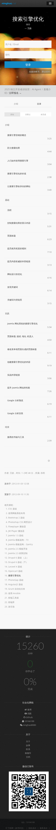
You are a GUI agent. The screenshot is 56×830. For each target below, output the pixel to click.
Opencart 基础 (15, 571)
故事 (28, 745)
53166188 (29, 721)
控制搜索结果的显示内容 (18, 223)
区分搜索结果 (13, 147)
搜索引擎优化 (14, 575)
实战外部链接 (13, 374)
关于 (28, 741)
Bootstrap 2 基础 (16, 517)
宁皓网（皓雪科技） (16, 828)
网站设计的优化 (14, 274)
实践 (7, 313)
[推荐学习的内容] (49, 461)
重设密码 (46, 71)
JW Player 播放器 (16, 531)
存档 (43, 473)
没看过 (27, 114)
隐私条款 (32, 828)
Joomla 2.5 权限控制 (17, 553)
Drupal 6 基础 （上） (18, 557)
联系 (28, 749)
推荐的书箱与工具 (15, 437)
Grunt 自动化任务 (16, 588)
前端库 (11, 602)
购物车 (28, 753)
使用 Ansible (14, 593)
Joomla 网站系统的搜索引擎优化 (22, 323)
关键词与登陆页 (14, 299)
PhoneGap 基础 (15, 580)
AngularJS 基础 (15, 584)
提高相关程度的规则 (16, 248)
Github (29, 717)
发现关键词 (12, 287)
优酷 (29, 713)
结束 (7, 427)
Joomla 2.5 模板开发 (17, 548)
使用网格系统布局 (16, 513)
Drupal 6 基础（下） (18, 562)
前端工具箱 (13, 597)
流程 (9, 210)
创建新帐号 (34, 71)
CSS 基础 (12, 508)
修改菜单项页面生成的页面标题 (22, 349)
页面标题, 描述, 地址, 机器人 (20, 336)
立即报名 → (15, 93)
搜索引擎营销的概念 (16, 135)
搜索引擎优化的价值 (16, 173)
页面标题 (11, 235)
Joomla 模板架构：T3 (18, 539)
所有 (12, 114)
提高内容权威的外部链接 (18, 261)
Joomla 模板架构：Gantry (20, 544)
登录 (28, 64)
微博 (29, 709)
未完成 (43, 114)
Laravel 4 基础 (15, 566)
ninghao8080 (29, 725)
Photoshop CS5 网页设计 (20, 522)
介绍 (16, 103)
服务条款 (43, 828)
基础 (7, 200)
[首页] (8, 3)
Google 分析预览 (15, 400)
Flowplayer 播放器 (17, 526)
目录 (39, 103)
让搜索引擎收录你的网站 (18, 186)
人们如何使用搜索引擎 (17, 160)
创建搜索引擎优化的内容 (18, 362)
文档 (28, 757)
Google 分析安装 (15, 413)
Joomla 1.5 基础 (15, 535)
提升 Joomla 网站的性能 (18, 387)
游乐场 (11, 606)
